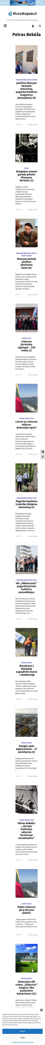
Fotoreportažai (21, 79)
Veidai (26, 168)
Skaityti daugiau (33, 124)
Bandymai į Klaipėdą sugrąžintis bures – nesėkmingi (26, 670)
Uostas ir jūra (26, 338)
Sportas (24, 662)
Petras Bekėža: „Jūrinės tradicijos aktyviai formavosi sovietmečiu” (26, 830)
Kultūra (29, 79)
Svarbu (34, 79)
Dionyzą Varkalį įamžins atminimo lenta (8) (26, 263)
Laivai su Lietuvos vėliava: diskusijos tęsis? (26, 425)
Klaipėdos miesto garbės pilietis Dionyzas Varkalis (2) (26, 176)
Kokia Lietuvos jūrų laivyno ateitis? (26, 910)
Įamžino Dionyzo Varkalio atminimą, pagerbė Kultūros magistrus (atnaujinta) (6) (26, 90)
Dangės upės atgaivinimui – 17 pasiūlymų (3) (26, 749)
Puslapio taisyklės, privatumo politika (23, 1042)
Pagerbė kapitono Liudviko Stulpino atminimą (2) (26, 504)
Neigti (22, 1037)
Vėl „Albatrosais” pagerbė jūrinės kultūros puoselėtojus (26, 587)
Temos (29, 903)
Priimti (22, 1031)
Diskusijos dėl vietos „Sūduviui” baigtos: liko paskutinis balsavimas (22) (26, 988)
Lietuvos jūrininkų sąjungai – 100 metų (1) (26, 345)
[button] (41, 1010)
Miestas (23, 742)
